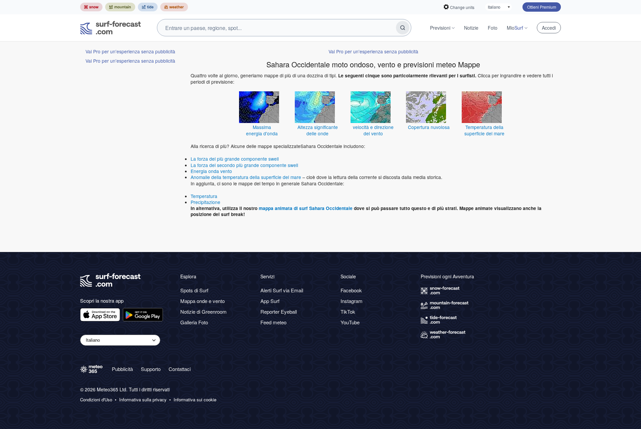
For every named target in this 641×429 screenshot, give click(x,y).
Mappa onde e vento (202, 300)
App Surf (269, 300)
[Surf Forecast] (110, 27)
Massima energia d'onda (262, 130)
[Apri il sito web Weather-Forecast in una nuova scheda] (174, 7)
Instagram (352, 300)
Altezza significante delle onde (317, 130)
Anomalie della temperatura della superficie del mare (246, 177)
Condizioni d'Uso (96, 400)
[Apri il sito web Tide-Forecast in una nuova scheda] (148, 7)
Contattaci (180, 368)
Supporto (151, 368)
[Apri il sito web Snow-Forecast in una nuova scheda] (91, 7)
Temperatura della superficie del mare (484, 130)
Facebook (351, 290)
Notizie (471, 27)
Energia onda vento (211, 171)
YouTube (350, 322)
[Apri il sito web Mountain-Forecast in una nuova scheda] (120, 7)
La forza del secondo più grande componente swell (244, 165)
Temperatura (204, 196)
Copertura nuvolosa (429, 127)
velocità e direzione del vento (373, 130)
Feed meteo (273, 322)
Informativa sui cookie (195, 400)
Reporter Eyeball (278, 311)
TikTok (348, 311)
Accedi (549, 27)
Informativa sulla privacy (143, 400)
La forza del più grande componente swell (235, 158)
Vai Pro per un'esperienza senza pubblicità (130, 51)
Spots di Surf (194, 290)
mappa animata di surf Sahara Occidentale (306, 208)
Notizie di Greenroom (203, 311)
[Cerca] (402, 27)
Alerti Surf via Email (281, 290)
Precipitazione (205, 202)
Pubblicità (122, 368)
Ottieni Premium (541, 7)
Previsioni (440, 27)
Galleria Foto (194, 322)
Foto (492, 27)
